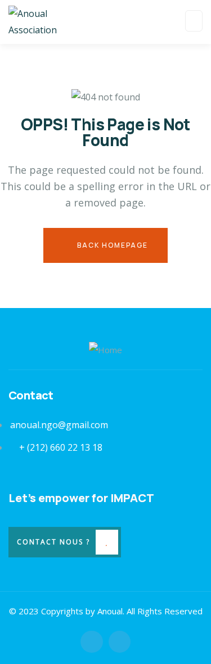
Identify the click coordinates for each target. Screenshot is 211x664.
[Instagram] (120, 642)
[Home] (105, 350)
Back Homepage (111, 245)
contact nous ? (53, 542)
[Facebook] (91, 642)
